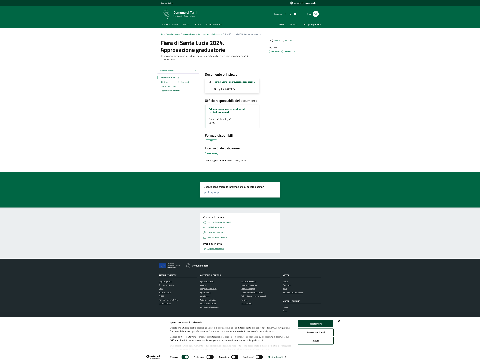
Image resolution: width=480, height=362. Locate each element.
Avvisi (285, 288)
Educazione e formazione (209, 307)
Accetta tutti (316, 323)
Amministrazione (170, 24)
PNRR (281, 24)
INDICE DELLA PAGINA (167, 70)
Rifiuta (315, 341)
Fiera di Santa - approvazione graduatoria (234, 81)
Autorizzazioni (205, 296)
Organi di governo (165, 281)
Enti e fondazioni (165, 292)
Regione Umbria (167, 3)
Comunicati (287, 285)
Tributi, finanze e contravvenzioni (254, 296)
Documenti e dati (165, 303)
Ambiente (203, 285)
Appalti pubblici (205, 292)
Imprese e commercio (249, 285)
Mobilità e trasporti (248, 288)
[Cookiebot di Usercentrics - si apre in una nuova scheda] (153, 357)
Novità (186, 24)
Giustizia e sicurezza (249, 281)
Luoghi (285, 307)
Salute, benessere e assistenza (253, 292)
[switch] (210, 357)
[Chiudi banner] (339, 321)
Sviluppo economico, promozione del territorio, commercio (227, 111)
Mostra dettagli (275, 357)
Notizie (285, 281)
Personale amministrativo (168, 299)
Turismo (293, 24)
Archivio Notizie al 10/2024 (293, 292)
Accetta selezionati (316, 332)
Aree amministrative (166, 285)
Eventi (285, 311)
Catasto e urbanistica (208, 299)
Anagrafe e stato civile (208, 288)
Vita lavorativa (247, 303)
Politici (161, 296)
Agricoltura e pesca (207, 281)
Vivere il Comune (214, 24)
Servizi (198, 24)
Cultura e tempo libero (208, 303)
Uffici (161, 288)
